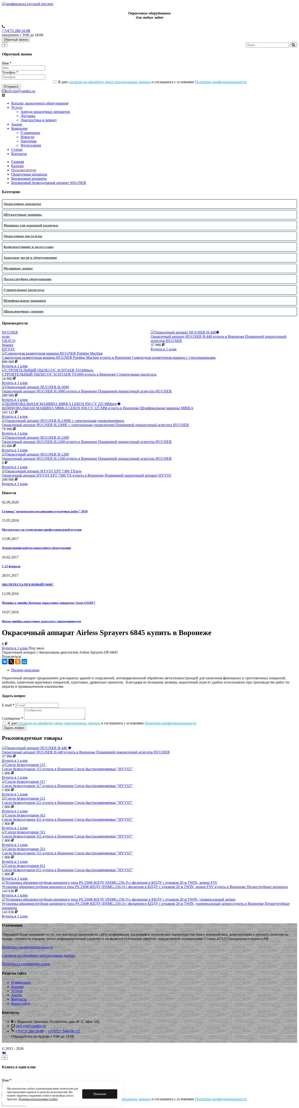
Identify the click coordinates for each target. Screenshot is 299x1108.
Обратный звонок (16, 39)
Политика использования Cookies (38, 1099)
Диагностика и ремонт (39, 120)
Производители (23, 170)
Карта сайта (20, 1003)
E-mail (8, 705)
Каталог (17, 166)
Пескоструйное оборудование (28, 279)
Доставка (28, 116)
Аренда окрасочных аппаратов (45, 112)
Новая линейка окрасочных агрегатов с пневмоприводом (41, 621)
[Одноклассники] (18, 661)
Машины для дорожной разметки (31, 225)
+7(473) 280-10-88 (16, 31)
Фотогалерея (31, 145)
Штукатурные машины (23, 214)
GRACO (8, 341)
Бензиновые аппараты (29, 178)
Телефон (10, 72)
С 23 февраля (11, 566)
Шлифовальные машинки (25, 300)
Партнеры (29, 141)
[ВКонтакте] (4, 661)
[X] (11, 661)
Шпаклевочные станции (23, 311)
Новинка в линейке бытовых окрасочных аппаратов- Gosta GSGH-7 (48, 602)
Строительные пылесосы (24, 290)
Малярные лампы (18, 268)
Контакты (19, 154)
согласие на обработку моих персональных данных (109, 82)
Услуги (16, 107)
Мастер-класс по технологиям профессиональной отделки (42, 529)
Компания (19, 128)
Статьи (16, 149)
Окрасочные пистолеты (23, 236)
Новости (27, 137)
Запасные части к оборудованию (30, 257)
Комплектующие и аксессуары (28, 247)
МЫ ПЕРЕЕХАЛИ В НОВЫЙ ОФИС (27, 584)
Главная (17, 162)
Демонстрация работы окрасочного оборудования (36, 548)
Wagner (7, 345)
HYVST (8, 349)
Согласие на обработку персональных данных (38, 955)
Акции (16, 124)
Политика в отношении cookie (26, 964)
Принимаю (99, 1094)
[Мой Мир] (24, 661)
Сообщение (12, 718)
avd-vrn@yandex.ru (20, 91)
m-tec (6, 336)
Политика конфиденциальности (27, 947)
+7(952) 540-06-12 (64, 1031)
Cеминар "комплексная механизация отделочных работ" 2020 (45, 511)
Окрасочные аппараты (29, 174)
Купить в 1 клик (164, 349)
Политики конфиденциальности (221, 82)
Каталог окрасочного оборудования (39, 103)
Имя (6, 63)
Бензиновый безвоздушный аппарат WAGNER (48, 183)
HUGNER (10, 332)
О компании (30, 133)
